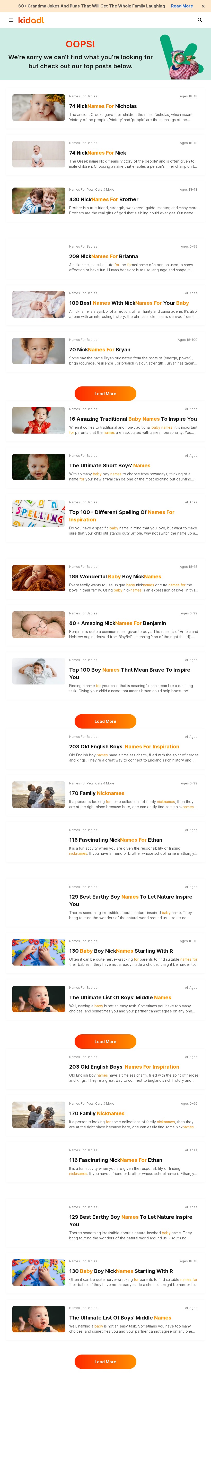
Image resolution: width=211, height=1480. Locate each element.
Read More (182, 6)
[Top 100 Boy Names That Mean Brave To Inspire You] (38, 671)
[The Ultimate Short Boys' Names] (38, 467)
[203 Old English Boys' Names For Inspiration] (38, 748)
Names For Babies (83, 96)
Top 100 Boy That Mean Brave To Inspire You (129, 673)
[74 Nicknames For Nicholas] (38, 107)
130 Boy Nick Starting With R (121, 951)
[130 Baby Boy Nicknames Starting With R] (38, 952)
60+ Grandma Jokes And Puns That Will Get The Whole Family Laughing (91, 6)
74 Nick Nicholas (103, 106)
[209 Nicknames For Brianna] (38, 257)
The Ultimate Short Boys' (110, 465)
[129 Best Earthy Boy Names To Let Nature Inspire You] (38, 898)
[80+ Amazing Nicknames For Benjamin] (38, 624)
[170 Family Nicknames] (38, 794)
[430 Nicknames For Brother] (38, 201)
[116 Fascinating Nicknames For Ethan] (38, 841)
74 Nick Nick (97, 153)
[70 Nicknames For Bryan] (38, 351)
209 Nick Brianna (103, 256)
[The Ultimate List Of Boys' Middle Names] (38, 999)
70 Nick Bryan (99, 349)
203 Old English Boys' (124, 746)
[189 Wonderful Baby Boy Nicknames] (38, 578)
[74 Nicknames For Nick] (38, 154)
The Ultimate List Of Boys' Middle (120, 997)
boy (98, 755)
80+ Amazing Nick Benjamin (117, 623)
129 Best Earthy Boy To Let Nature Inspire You (130, 900)
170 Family (97, 793)
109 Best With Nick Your (129, 303)
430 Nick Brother (103, 199)
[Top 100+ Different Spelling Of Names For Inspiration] (38, 513)
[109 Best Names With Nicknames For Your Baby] (38, 304)
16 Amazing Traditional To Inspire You (133, 419)
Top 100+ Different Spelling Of (121, 516)
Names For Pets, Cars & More (91, 189)
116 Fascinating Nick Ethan (115, 840)
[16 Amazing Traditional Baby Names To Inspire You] (38, 420)
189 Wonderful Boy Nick (115, 576)
